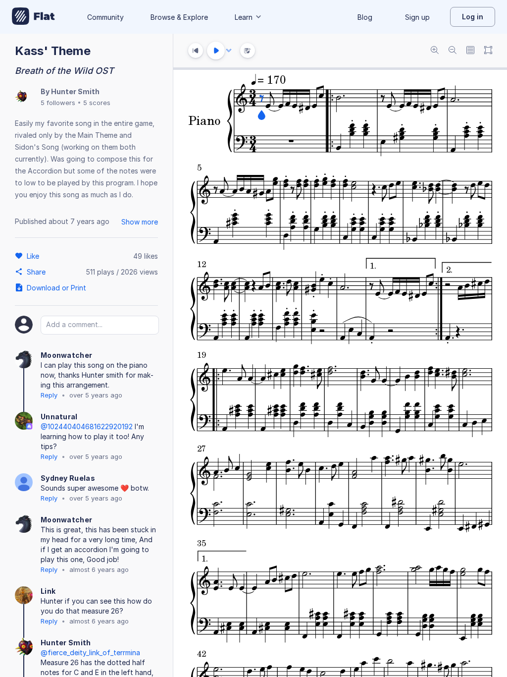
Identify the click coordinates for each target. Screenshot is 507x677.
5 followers (58, 103)
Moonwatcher (66, 355)
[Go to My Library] (33, 16)
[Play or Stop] (216, 50)
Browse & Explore (179, 17)
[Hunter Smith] (21, 97)
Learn (244, 17)
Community (105, 17)
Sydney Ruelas (68, 478)
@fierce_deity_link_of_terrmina (90, 652)
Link (48, 591)
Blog (364, 17)
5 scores (96, 103)
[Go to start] (195, 50)
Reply (49, 395)
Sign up (417, 17)
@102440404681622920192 (87, 426)
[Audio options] (229, 50)
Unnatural (59, 416)
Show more (139, 222)
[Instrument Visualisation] (247, 50)
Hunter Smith (75, 91)
